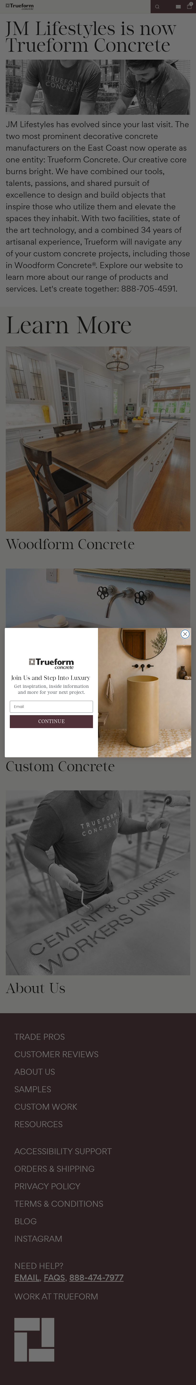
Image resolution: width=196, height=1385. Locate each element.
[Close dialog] (185, 634)
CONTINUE (51, 721)
